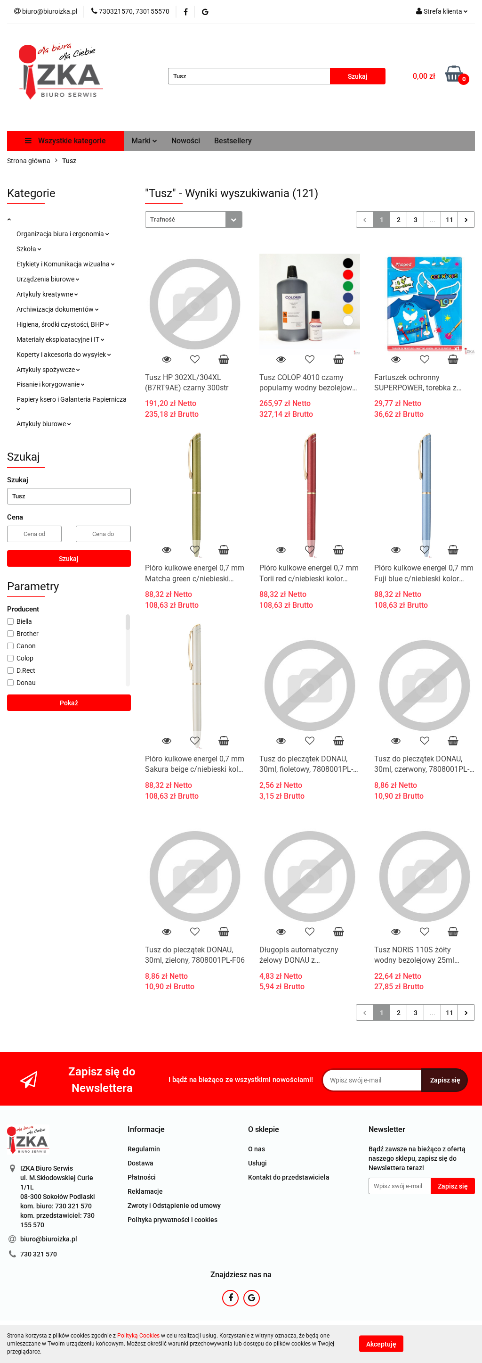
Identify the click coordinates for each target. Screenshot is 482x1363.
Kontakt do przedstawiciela (288, 1177)
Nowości (185, 140)
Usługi (257, 1163)
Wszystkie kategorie (71, 140)
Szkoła (27, 249)
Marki (142, 140)
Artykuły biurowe (41, 424)
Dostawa (140, 1163)
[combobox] (193, 219)
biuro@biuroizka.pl (48, 1239)
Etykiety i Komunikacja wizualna (63, 264)
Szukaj (69, 558)
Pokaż (69, 703)
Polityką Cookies (138, 1335)
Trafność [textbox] (162, 219)
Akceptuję (381, 1344)
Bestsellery (233, 140)
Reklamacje (145, 1191)
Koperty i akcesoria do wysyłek (61, 354)
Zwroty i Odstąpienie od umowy (174, 1205)
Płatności (142, 1177)
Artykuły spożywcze (46, 369)
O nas (256, 1149)
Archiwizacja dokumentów (55, 309)
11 (449, 219)
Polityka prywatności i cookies (172, 1219)
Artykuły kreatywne (45, 294)
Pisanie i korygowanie (48, 384)
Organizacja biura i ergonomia (60, 234)
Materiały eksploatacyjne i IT (58, 339)
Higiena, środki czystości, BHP (60, 324)
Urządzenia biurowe (46, 279)
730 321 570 (38, 1254)
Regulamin (144, 1149)
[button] (146, 1129)
